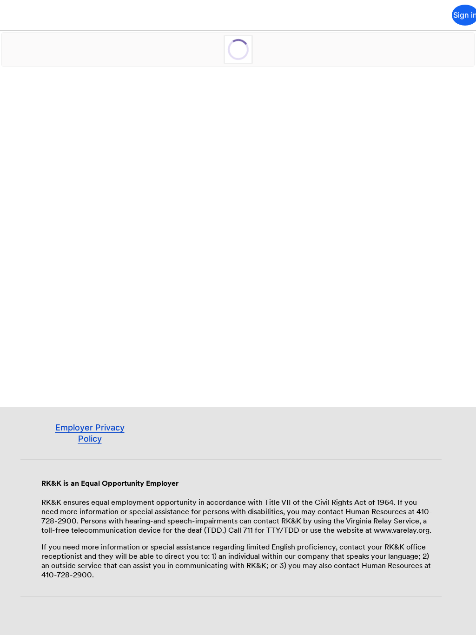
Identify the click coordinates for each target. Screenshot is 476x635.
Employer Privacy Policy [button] (90, 442)
